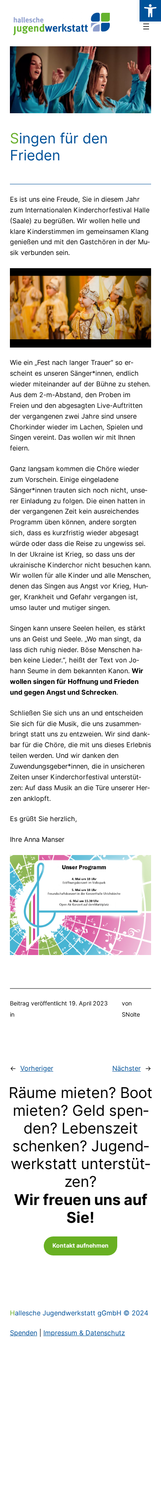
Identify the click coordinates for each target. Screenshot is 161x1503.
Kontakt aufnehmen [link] (80, 1245)
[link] (150, 10)
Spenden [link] (23, 1333)
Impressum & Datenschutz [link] (84, 1333)
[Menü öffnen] (146, 26)
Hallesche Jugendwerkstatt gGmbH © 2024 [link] (79, 1313)
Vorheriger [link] (36, 1068)
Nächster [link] (126, 1068)
